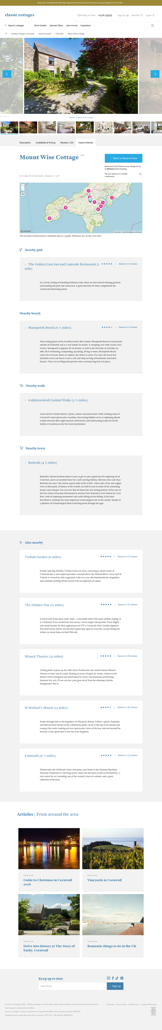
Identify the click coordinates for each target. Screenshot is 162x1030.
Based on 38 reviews (127, 707)
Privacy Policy (121, 1004)
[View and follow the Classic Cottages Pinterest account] (121, 979)
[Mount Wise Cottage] (90, 200)
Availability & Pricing (45, 142)
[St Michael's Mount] (65, 208)
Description (25, 142)
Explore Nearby (85, 142)
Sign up (116, 986)
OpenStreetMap (127, 232)
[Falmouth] (103, 203)
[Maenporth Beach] (101, 207)
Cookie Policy (133, 1004)
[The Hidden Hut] (112, 198)
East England (10, 1008)
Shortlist (135, 15)
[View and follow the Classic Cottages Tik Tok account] (117, 979)
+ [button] (22, 185)
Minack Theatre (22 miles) (44, 656)
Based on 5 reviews (128, 264)
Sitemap (110, 1004)
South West (48, 1004)
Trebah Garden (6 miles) (43, 557)
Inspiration (85, 25)
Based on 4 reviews (128, 327)
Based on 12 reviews (127, 755)
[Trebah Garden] (98, 210)
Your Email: (46, 986)
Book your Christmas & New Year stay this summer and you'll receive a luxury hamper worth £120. (80, 3)
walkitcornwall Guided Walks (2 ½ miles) (58, 400)
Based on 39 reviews (127, 656)
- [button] (22, 189)
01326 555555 (105, 15)
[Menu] (152, 25)
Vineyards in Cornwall (104, 880)
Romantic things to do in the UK (111, 946)
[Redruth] (88, 191)
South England (59, 1004)
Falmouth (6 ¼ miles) (40, 756)
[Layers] (22, 194)
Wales (68, 1004)
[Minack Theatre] (49, 219)
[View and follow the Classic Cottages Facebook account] (113, 979)
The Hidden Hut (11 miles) (44, 605)
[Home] (6, 33)
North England (92, 1004)
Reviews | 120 (66, 142)
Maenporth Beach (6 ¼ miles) (49, 328)
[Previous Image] (7, 74)
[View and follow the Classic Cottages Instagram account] (108, 979)
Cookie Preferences (149, 1004)
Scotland (20, 1008)
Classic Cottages (14, 1004)
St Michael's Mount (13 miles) (46, 708)
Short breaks (40, 25)
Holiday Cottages (34, 1004)
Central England (78, 1004)
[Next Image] (155, 74)
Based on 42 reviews (127, 556)
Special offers (56, 25)
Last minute (71, 25)
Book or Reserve (122, 158)
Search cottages (16, 25)
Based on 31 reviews (127, 604)
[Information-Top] (140, 174)
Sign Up (122, 15)
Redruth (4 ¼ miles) (42, 463)
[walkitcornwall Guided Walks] (94, 202)
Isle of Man (30, 1008)
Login (149, 15)
